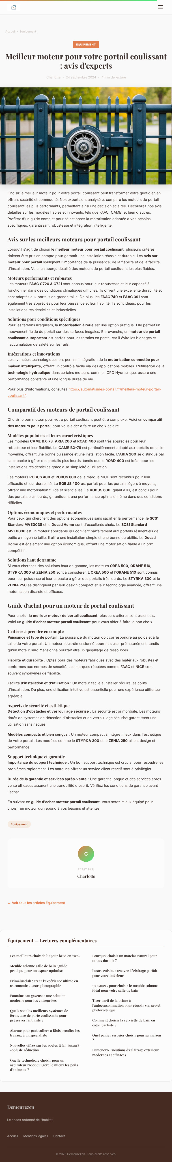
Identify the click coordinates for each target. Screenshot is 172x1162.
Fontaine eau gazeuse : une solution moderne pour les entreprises (37, 998)
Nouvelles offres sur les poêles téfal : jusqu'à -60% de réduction (44, 1047)
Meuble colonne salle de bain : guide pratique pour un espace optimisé (38, 968)
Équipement (27, 31)
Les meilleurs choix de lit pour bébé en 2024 (45, 956)
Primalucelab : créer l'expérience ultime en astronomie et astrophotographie (44, 983)
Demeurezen (20, 1107)
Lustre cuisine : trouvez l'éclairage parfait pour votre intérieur (124, 973)
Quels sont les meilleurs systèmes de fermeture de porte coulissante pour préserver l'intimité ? (39, 1015)
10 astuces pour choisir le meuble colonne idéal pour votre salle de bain (125, 988)
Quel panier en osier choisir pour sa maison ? (126, 1037)
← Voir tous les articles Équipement (36, 903)
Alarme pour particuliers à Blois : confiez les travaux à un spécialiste (45, 1032)
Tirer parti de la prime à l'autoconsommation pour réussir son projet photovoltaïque (126, 1005)
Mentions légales (35, 1136)
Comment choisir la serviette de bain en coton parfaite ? (123, 1022)
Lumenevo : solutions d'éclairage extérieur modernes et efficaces (125, 1052)
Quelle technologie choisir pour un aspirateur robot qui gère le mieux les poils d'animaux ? (44, 1065)
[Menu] (160, 7)
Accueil (10, 31)
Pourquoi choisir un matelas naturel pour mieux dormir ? (124, 958)
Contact (59, 1136)
